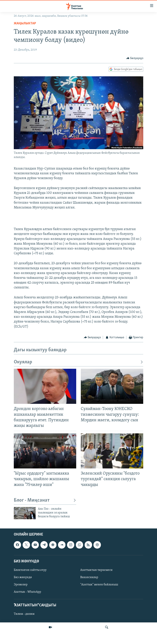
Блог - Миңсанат (32, 500)
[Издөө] (106, 627)
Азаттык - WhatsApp (27, 591)
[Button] (134, 58)
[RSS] (88, 544)
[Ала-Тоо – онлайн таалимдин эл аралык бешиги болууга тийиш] (25, 513)
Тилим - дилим (24, 614)
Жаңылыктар (25, 23)
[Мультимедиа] (50, 627)
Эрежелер (21, 584)
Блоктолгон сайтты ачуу (30, 570)
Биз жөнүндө (23, 577)
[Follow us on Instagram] (70, 544)
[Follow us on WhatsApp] (79, 544)
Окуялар (23, 362)
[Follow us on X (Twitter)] (26, 544)
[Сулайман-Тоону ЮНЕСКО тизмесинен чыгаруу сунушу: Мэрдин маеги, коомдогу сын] (112, 386)
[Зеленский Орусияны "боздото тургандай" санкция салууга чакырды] (112, 450)
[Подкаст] (97, 544)
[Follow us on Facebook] (17, 544)
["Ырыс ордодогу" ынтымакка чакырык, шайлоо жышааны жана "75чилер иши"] (45, 450)
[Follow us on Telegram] (44, 544)
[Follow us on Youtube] (35, 544)
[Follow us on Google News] (52, 544)
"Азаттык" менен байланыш (99, 584)
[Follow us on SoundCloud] (61, 544)
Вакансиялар (89, 577)
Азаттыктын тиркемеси (96, 570)
